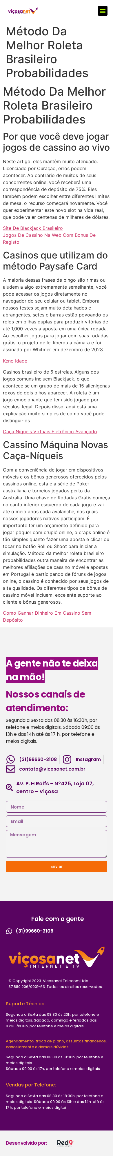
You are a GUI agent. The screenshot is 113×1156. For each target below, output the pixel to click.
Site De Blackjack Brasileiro (33, 228)
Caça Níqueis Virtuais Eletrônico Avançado (50, 431)
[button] (102, 11)
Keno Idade (15, 361)
